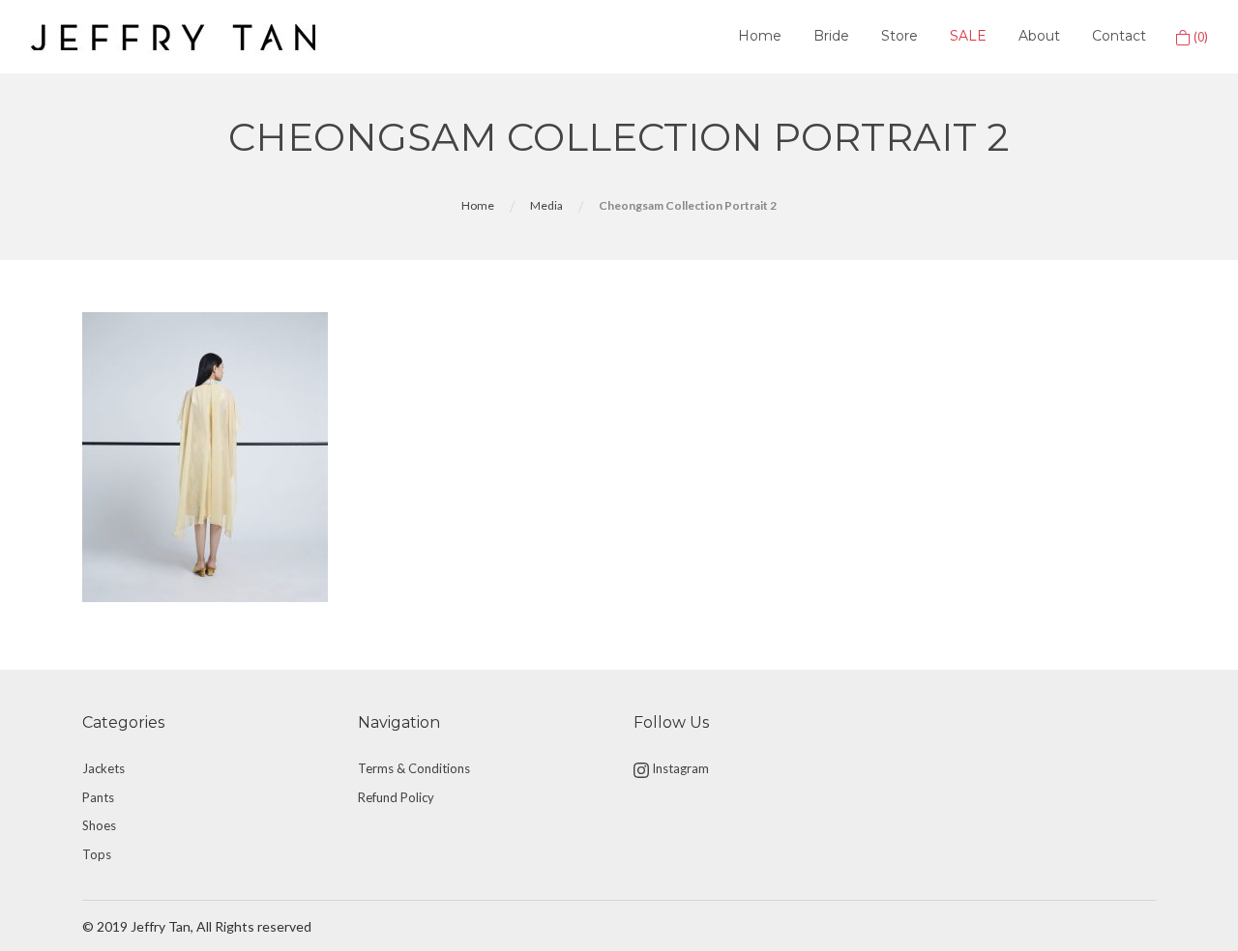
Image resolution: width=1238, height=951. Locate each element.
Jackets (103, 768)
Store (899, 35)
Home (759, 35)
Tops (96, 854)
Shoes (99, 825)
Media (546, 205)
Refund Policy (396, 797)
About (1039, 35)
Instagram (679, 768)
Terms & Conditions (414, 768)
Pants (98, 797)
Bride (831, 35)
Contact (1119, 35)
